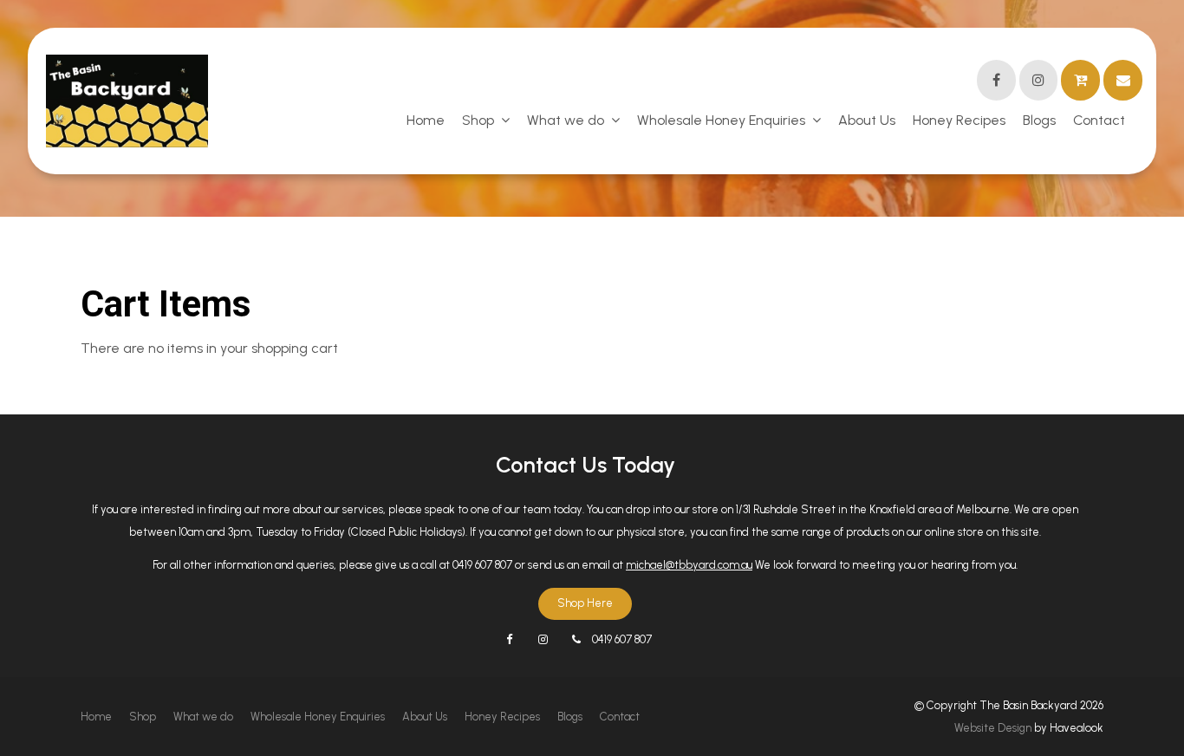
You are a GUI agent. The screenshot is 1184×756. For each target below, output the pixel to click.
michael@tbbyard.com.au (689, 564)
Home (426, 120)
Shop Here (585, 602)
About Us (866, 120)
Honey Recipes (959, 120)
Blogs (1039, 120)
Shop (478, 120)
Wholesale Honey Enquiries (721, 120)
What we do (565, 120)
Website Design (992, 727)
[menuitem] (96, 717)
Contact (1099, 120)
